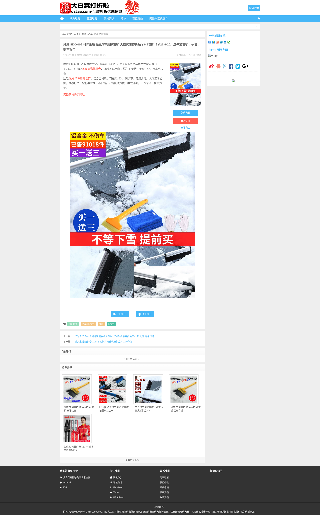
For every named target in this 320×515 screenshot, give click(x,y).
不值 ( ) (146, 314)
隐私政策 (164, 477)
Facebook (118, 487)
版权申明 (164, 487)
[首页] (63, 18)
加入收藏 (197, 55)
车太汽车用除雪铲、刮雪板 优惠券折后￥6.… (149, 409)
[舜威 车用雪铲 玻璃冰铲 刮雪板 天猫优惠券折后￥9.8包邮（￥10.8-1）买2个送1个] (77, 389)
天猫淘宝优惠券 (158, 18)
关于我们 (164, 492)
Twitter (116, 492)
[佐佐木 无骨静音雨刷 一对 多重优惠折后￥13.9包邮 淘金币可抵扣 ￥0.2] (77, 428)
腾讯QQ (117, 477)
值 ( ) (121, 314)
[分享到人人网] (225, 42)
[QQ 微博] (224, 66)
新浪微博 (117, 482)
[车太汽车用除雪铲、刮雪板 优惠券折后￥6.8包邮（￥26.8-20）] (148, 389)
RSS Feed (118, 497)
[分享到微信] (229, 42)
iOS (65, 487)
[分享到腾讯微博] (221, 42)
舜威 (101, 324)
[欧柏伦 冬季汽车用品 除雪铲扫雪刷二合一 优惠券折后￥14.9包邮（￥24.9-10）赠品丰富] (112, 389)
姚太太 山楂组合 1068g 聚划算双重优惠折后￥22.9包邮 (103, 341)
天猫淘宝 (185, 127)
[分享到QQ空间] (213, 42)
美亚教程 (92, 18)
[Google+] (245, 66)
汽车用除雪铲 (88, 324)
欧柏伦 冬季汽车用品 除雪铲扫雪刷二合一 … (114, 409)
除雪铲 (111, 324)
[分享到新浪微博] (217, 42)
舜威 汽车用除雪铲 (80, 78)
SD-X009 (73, 324)
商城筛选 (109, 18)
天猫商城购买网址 (74, 94)
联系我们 (164, 497)
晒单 (123, 18)
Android (67, 482)
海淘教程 (75, 18)
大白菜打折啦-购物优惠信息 (76, 477)
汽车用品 (92, 34)
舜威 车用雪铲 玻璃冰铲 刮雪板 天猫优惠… (79, 409)
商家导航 (137, 18)
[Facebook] (231, 67)
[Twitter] (238, 67)
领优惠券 (185, 112)
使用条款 (164, 482)
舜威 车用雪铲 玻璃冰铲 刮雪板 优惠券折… (186, 409)
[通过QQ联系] (218, 66)
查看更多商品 (132, 460)
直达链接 (185, 121)
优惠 (83, 34)
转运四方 (159, 507)
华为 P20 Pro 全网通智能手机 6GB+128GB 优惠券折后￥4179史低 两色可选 (114, 336)
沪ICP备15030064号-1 (75, 511)
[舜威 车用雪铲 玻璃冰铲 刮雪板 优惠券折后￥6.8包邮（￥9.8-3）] (183, 389)
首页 (76, 34)
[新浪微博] (211, 66)
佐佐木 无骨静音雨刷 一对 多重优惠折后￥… (79, 448)
